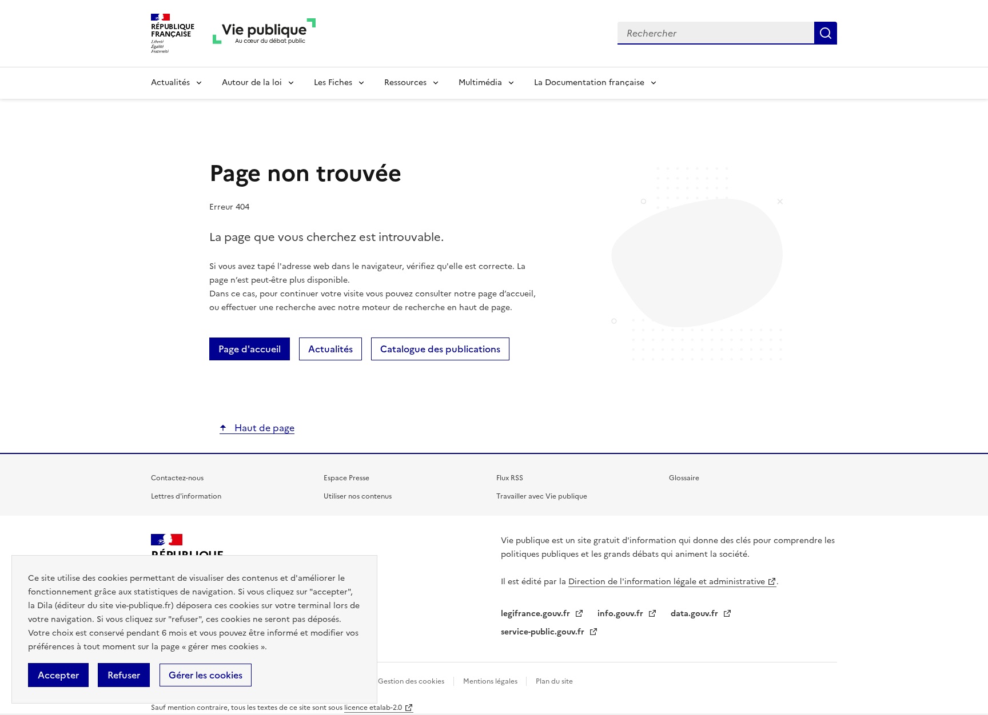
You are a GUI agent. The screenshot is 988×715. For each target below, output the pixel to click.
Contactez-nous (177, 478)
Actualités (170, 83)
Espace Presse (346, 478)
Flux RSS (509, 478)
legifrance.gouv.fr (536, 614)
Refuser (123, 675)
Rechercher (825, 33)
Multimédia (480, 83)
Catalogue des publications (440, 349)
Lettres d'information (186, 496)
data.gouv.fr (695, 614)
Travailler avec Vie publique (541, 496)
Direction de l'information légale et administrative (666, 582)
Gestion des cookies (411, 681)
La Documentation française (589, 83)
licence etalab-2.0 (373, 707)
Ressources (405, 83)
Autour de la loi (252, 83)
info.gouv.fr (621, 614)
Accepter (58, 675)
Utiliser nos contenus (358, 496)
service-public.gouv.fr (544, 632)
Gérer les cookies (205, 675)
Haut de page (263, 428)
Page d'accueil (249, 349)
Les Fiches (333, 83)
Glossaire (684, 478)
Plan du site (554, 681)
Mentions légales (491, 681)
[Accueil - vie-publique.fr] (264, 33)
